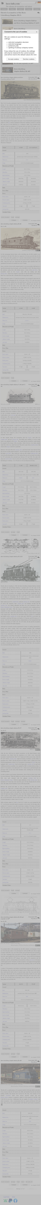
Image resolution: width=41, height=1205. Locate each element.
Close (37, 32)
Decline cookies (28, 59)
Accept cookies (13, 59)
